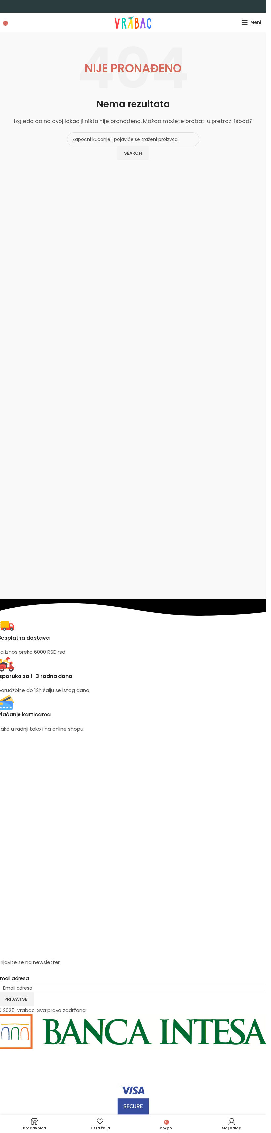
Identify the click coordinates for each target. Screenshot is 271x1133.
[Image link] (133, 1065)
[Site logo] (133, 21)
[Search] (11, 22)
